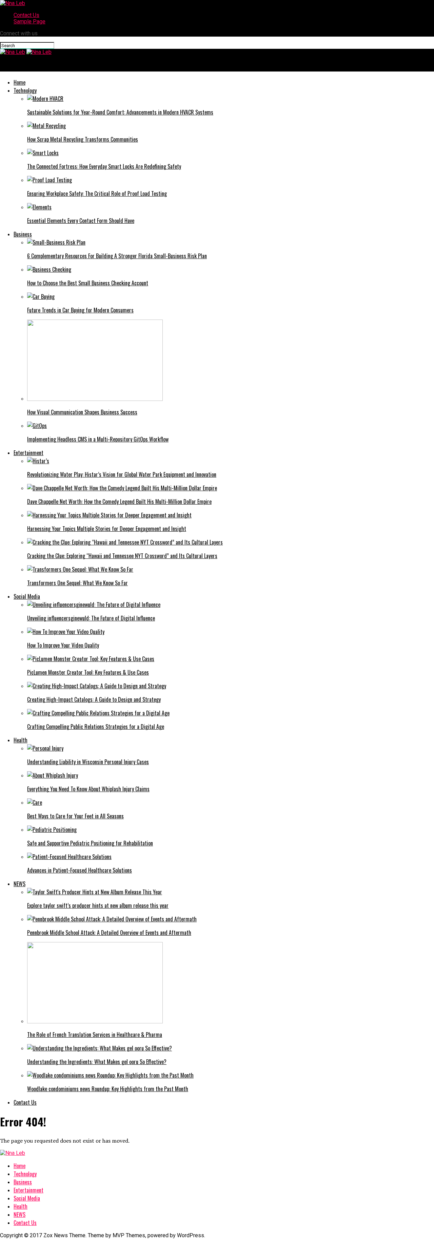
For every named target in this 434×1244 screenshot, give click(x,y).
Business (23, 234)
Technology (25, 90)
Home (19, 82)
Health (20, 740)
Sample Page (29, 21)
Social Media (27, 596)
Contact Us (26, 15)
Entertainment (28, 453)
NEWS (19, 884)
